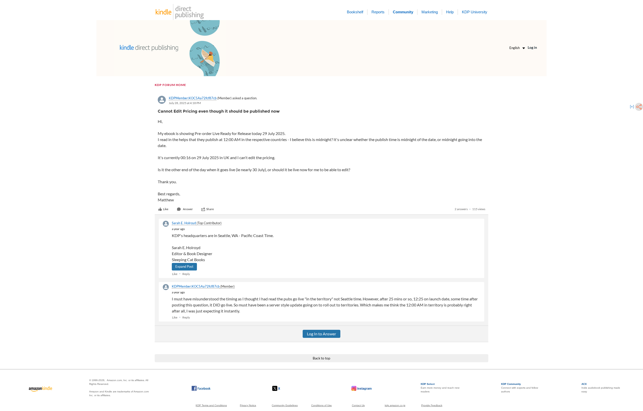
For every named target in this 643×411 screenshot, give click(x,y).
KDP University (474, 12)
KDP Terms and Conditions (211, 405)
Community (403, 12)
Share (210, 209)
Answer (188, 209)
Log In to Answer (321, 333)
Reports (378, 12)
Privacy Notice (248, 405)
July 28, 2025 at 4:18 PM (185, 103)
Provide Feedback (431, 405)
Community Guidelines (285, 405)
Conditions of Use (321, 405)
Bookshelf (355, 12)
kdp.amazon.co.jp (395, 405)
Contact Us (358, 405)
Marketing (429, 12)
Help (450, 12)
